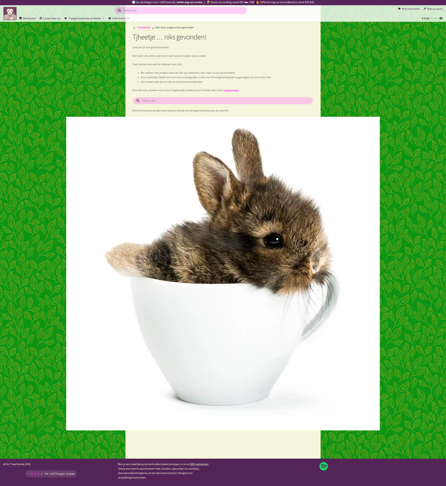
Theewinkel (144, 27)
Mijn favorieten (411, 8)
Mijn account (435, 8)
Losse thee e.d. (52, 18)
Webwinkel (29, 18)
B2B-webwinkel (199, 464)
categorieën (231, 90)
